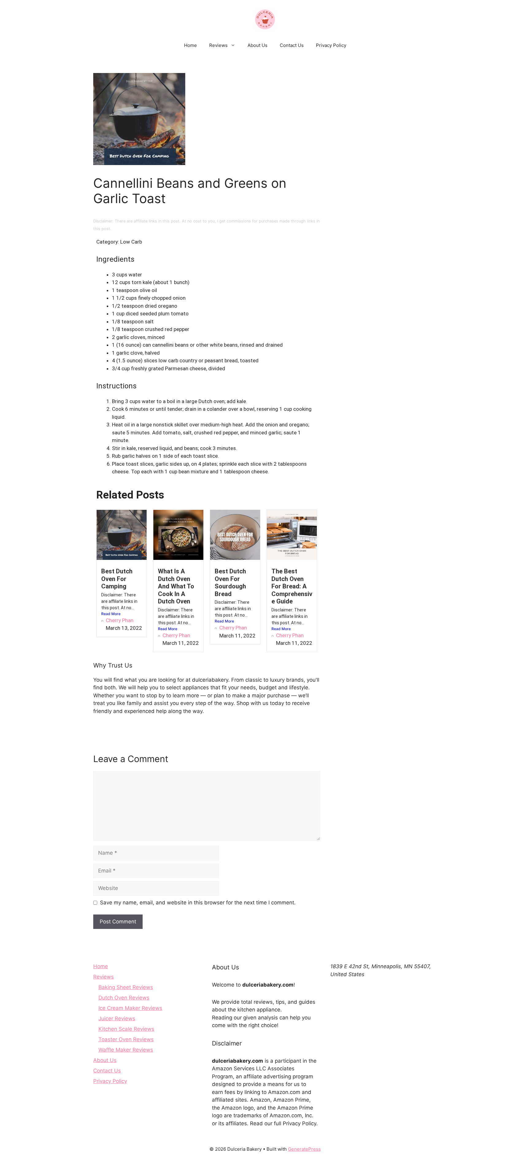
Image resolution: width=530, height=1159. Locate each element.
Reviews (218, 45)
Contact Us (292, 45)
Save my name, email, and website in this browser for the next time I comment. (198, 902)
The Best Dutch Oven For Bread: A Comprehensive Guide (291, 586)
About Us (257, 45)
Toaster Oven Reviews (126, 1039)
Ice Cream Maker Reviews (130, 1008)
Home (190, 45)
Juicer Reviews (116, 1018)
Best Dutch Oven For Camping (116, 579)
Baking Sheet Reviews (125, 987)
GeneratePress (304, 1149)
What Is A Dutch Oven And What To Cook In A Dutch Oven (176, 586)
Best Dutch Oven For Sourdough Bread (230, 582)
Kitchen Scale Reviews (126, 1029)
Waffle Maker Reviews (125, 1050)
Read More (111, 613)
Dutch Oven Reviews (123, 998)
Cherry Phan (119, 620)
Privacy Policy (331, 45)
